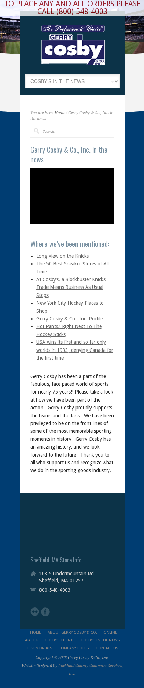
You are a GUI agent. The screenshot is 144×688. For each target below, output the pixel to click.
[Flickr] (34, 611)
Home (60, 113)
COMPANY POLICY (73, 648)
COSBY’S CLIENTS (59, 640)
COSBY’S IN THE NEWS (100, 640)
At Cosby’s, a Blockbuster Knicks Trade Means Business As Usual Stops (71, 287)
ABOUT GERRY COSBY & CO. (72, 632)
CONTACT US (107, 648)
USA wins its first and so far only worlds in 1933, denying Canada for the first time (74, 350)
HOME (35, 632)
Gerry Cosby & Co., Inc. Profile (69, 318)
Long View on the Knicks (62, 256)
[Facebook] (45, 611)
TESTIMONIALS (39, 648)
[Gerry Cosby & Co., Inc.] (73, 63)
